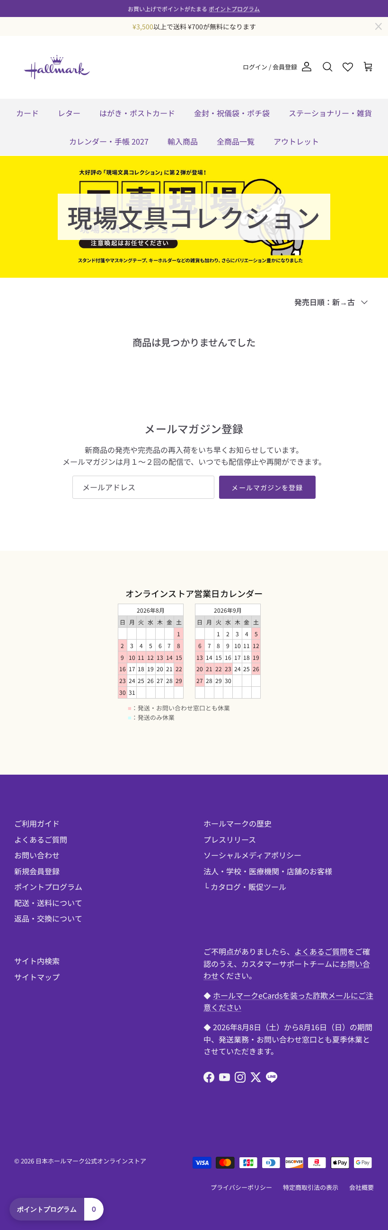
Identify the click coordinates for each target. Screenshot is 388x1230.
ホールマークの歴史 (237, 823)
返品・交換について (48, 918)
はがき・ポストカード (137, 113)
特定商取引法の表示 (310, 1187)
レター (69, 113)
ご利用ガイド (37, 823)
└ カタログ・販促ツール (244, 886)
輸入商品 (183, 141)
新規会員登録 (37, 871)
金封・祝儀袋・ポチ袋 (232, 113)
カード (27, 113)
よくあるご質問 (40, 839)
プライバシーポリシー (241, 1187)
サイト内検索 (37, 960)
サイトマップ (37, 976)
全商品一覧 (236, 141)
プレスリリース (229, 839)
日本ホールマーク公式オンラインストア (90, 1160)
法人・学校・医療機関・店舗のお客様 (267, 871)
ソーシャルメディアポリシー (252, 855)
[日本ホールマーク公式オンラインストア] (56, 67)
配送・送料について (48, 902)
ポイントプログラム (234, 8)
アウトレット (296, 141)
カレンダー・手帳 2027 (109, 141)
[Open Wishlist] (348, 67)
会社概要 (361, 1187)
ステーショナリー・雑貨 (330, 113)
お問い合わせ (37, 855)
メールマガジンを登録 (267, 487)
